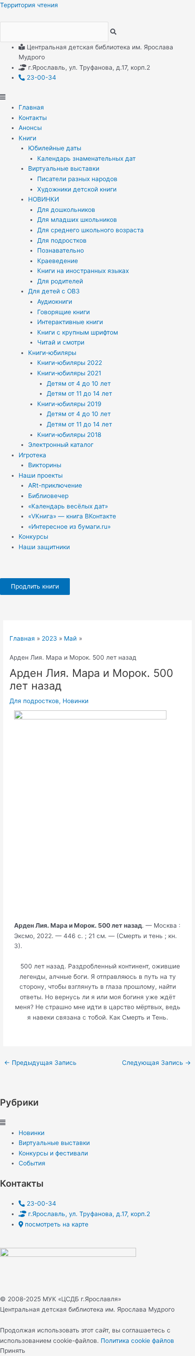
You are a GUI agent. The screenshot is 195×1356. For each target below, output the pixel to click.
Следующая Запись (156, 1062)
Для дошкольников (66, 209)
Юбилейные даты (54, 148)
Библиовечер (48, 495)
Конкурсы (33, 536)
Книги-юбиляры (52, 352)
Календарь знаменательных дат (86, 158)
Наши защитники (44, 547)
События (32, 1163)
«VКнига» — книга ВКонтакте (72, 516)
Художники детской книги (77, 189)
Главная (31, 107)
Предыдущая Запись (40, 1062)
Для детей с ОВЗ (54, 291)
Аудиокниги (54, 301)
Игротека (32, 455)
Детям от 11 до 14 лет (79, 393)
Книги (27, 138)
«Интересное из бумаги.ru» (69, 526)
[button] (97, 97)
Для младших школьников (77, 219)
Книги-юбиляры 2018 (69, 434)
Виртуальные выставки (63, 168)
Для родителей (60, 281)
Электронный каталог (60, 444)
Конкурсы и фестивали (53, 1153)
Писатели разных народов (77, 178)
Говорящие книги (63, 312)
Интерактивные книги (70, 322)
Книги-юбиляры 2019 (69, 403)
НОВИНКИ (43, 199)
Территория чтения (29, 5)
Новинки (75, 700)
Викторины (44, 465)
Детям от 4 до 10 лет (79, 383)
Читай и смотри (60, 342)
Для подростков (62, 240)
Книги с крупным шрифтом (77, 332)
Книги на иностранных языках (83, 270)
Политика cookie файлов (137, 1340)
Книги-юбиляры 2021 (69, 373)
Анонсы (30, 127)
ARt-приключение (55, 485)
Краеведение (57, 260)
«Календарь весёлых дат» (68, 506)
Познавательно (60, 250)
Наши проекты (41, 475)
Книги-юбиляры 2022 (69, 362)
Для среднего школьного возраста (90, 230)
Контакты (33, 117)
